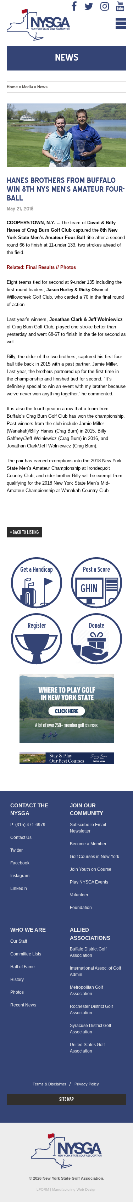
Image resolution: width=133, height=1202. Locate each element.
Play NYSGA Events (89, 882)
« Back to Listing (24, 532)
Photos (17, 992)
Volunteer (79, 894)
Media (27, 87)
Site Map (66, 1099)
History (17, 979)
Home (12, 87)
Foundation (81, 907)
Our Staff (18, 941)
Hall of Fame (22, 966)
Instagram (19, 875)
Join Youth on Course (90, 869)
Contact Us (21, 837)
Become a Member (88, 843)
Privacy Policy (86, 1084)
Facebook (19, 862)
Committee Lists (25, 954)
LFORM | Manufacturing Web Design (66, 1189)
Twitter (16, 850)
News (42, 87)
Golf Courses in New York (94, 856)
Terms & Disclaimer (49, 1084)
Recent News (23, 1005)
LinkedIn (18, 888)
